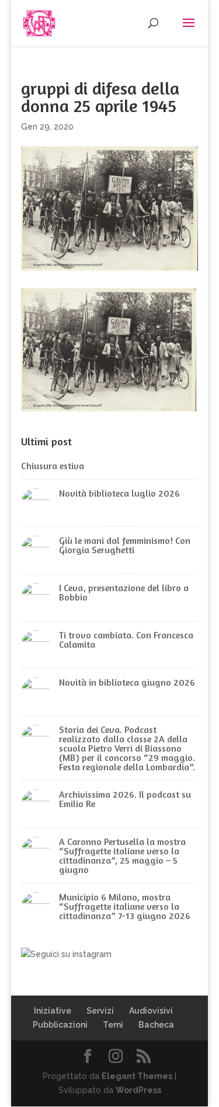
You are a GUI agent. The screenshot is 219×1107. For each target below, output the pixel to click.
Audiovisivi (151, 1010)
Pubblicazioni (60, 1024)
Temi (113, 1024)
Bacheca (156, 1024)
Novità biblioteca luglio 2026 (119, 493)
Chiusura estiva (52, 466)
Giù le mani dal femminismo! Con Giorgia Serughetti (124, 545)
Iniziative (52, 1010)
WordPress (138, 1090)
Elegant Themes (137, 1076)
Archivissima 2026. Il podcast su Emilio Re (125, 798)
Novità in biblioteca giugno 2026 (127, 682)
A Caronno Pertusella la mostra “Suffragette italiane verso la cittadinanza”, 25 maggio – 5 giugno (122, 855)
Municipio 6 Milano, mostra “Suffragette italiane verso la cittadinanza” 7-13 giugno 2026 (124, 906)
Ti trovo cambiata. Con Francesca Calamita (126, 639)
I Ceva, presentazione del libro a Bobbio (124, 592)
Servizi (100, 1010)
